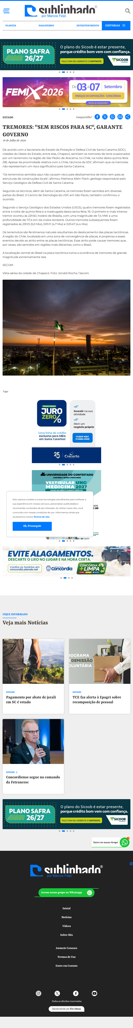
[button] (66, 892)
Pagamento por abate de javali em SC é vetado (31, 700)
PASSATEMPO (46, 25)
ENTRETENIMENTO (88, 25)
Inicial (66, 908)
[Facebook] (97, 116)
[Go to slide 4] (70, 72)
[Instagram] (38, 993)
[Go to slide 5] (73, 72)
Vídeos (66, 926)
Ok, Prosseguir (32, 526)
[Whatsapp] (112, 116)
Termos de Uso (66, 957)
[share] (127, 116)
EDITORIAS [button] (112, 25)
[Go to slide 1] (59, 72)
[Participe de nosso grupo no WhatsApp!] (111, 842)
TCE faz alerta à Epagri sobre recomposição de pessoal (97, 700)
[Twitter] (105, 116)
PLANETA (10, 25)
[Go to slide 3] (67, 72)
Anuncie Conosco (66, 948)
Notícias (66, 917)
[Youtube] (94, 993)
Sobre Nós (66, 935)
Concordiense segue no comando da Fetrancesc (33, 780)
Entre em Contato (67, 965)
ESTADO (8, 117)
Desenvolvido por (66, 1009)
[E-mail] (120, 116)
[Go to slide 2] (63, 72)
